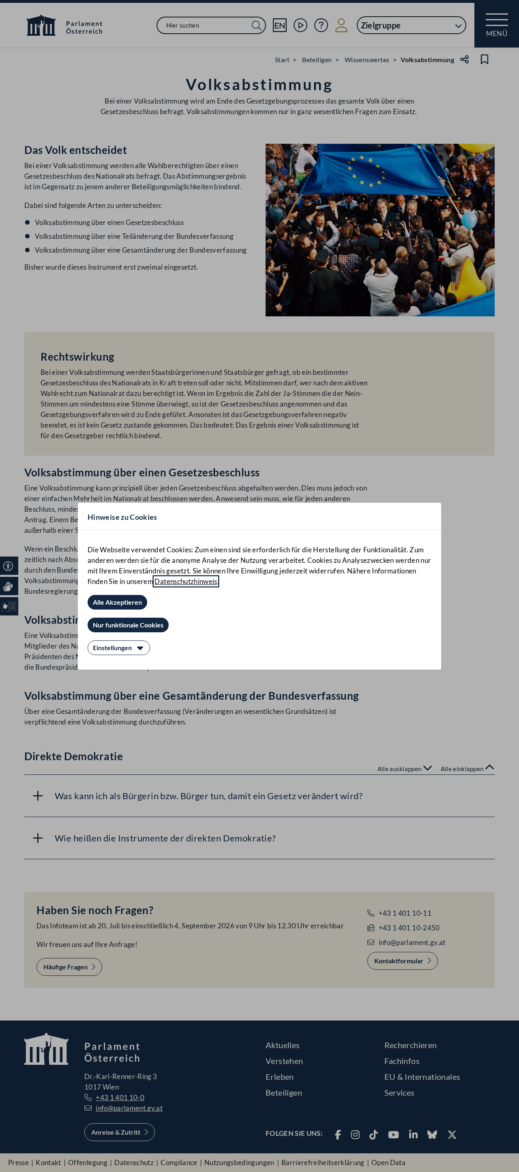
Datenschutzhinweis (185, 581)
